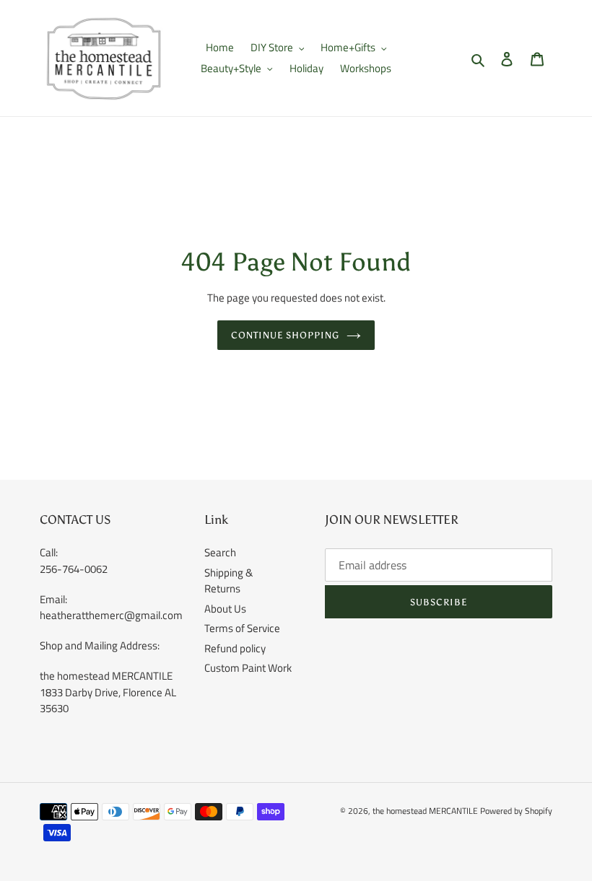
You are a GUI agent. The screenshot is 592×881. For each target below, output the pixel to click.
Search (220, 552)
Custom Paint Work (248, 667)
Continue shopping (285, 335)
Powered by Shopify (516, 811)
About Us (225, 608)
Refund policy (235, 648)
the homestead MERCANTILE (425, 811)
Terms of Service (242, 628)
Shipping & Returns (228, 580)
